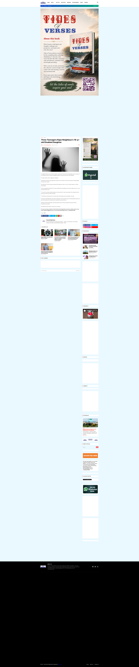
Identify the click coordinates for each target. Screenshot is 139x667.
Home (48, 2)
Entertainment (75, 2)
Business (69, 2)
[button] (98, 2)
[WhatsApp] (56, 216)
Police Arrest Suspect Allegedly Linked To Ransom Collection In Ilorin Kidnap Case (47, 252)
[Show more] (63, 216)
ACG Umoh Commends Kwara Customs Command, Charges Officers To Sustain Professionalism (60, 239)
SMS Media (60, 664)
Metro (45, 137)
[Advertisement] (69, 116)
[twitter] (95, 567)
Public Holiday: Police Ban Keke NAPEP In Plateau (47, 238)
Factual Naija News (50, 220)
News (52, 2)
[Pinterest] (59, 216)
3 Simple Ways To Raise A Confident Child (93, 256)
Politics (58, 2)
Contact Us (49, 5)
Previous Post (44, 270)
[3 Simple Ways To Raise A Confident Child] (85, 257)
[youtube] (94, 227)
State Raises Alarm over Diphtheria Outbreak (93, 251)
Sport (81, 2)
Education (63, 2)
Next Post (77, 270)
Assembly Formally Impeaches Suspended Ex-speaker (93, 246)
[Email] (61, 216)
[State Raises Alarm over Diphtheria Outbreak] (85, 252)
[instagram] (97, 6)
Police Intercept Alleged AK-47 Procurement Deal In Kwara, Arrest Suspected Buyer (73, 238)
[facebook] (94, 6)
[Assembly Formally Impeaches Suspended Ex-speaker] (85, 246)
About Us (45, 5)
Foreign (86, 2)
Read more (85, 435)
